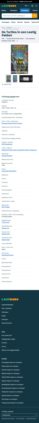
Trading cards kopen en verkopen (13, 403)
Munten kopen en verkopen (11, 370)
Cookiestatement (31, 418)
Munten (20, 22)
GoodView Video (23, 150)
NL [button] (26, 6)
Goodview (33, 150)
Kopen (4, 10)
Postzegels (6, 22)
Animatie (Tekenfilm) (9, 171)
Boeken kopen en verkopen (11, 373)
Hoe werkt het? (7, 335)
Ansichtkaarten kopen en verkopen (13, 388)
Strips (13, 22)
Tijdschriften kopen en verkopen (12, 377)
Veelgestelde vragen (8, 339)
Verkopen (13, 10)
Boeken (27, 22)
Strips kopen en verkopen (10, 366)
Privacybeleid (20, 418)
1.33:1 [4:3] (5, 222)
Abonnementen (7, 323)
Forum (35, 10)
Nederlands (6, 234)
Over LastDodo (7, 308)
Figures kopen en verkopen (10, 381)
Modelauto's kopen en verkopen (12, 392)
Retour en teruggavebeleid (10, 350)
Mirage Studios (7, 156)
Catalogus (24, 10)
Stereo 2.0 (5, 228)
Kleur (3, 249)
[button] (32, 6)
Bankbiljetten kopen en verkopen (12, 384)
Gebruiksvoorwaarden (8, 418)
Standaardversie (7, 255)
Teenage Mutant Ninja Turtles (15, 38)
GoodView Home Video (8, 41)
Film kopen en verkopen (9, 399)
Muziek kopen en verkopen (10, 395)
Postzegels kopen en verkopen (12, 362)
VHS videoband (30, 38)
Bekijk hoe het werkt (26, 1)
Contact (4, 343)
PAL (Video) (6, 207)
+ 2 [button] (17, 41)
